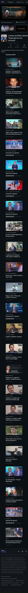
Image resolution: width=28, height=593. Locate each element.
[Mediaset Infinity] (3, 2)
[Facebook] (18, 551)
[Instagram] (22, 551)
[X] (26, 551)
